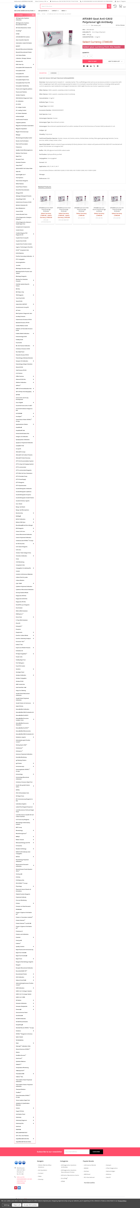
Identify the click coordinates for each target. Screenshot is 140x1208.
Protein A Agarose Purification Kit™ (24, 913)
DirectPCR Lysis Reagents (23, 604)
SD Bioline (18, 1000)
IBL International (89, 1177)
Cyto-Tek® (19, 583)
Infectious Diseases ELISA (23, 348)
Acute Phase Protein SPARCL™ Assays (24, 420)
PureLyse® (19, 940)
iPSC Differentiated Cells (22, 793)
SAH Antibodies (20, 977)
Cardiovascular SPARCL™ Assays (24, 540)
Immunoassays (20, 766)
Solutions (18, 1031)
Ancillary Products (20, 316)
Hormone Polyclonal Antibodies (24, 754)
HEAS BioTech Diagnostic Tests (24, 98)
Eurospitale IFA (20, 73)
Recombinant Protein (21, 974)
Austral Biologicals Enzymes (23, 494)
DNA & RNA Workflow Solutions (24, 10)
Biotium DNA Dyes (20, 522)
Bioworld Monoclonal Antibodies (24, 49)
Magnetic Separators (21, 128)
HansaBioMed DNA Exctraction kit (25, 712)
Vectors (18, 1108)
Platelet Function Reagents (23, 894)
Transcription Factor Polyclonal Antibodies (24, 1080)
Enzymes (18, 629)
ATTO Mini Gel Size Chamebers (24, 473)
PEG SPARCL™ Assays (22, 883)
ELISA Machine (20, 253)
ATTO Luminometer (21, 467)
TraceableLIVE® (20, 1073)
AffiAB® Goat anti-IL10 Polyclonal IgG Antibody (117, 209)
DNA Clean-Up (19, 64)
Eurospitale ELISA (20, 70)
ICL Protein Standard (21, 113)
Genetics (18, 669)
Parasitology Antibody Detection (24, 358)
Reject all (17, 1205)
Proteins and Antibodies (22, 934)
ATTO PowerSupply (21, 479)
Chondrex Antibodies (21, 556)
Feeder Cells (19, 656)
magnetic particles (21, 122)
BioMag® (18, 516)
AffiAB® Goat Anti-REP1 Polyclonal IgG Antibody (46, 209)
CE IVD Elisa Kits (20, 543)
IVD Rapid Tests (20, 796)
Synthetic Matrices (21, 1061)
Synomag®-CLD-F (21, 174)
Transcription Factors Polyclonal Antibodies (24, 1085)
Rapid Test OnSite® (21, 952)
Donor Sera (19, 617)
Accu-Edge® (19, 402)
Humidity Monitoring (21, 757)
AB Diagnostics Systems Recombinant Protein (22, 23)
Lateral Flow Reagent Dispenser (24, 807)
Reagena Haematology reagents (24, 961)
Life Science (19, 373)
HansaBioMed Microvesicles (23, 731)
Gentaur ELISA (19, 681)
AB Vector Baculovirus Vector (23, 27)
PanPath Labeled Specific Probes (22, 285)
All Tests (18, 310)
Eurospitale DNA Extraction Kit (24, 67)
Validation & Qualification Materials (23, 1104)
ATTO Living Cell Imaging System (25, 464)
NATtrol (18, 856)
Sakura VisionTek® (21, 980)
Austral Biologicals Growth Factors (25, 497)
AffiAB (17, 34)
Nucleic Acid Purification (22, 141)
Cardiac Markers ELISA (22, 325)
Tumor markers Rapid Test (23, 1100)
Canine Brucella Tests (21, 214)
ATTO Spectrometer (21, 485)
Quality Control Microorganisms (24, 150)
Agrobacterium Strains (22, 424)
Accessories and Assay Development (22, 398)
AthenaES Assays (20, 452)
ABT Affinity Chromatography (23, 391)
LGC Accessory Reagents (22, 819)
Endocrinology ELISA (21, 336)
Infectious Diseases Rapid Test (24, 782)
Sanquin (108, 1165)
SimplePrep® (19, 1024)
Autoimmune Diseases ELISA (23, 202)
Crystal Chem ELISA (21, 241)
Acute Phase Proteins (21, 186)
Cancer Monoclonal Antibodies (24, 534)
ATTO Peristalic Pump (21, 476)
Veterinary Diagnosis (21, 1120)
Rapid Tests (19, 958)
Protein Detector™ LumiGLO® (23, 923)
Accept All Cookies (30, 1205)
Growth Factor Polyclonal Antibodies (22, 699)
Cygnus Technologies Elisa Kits (24, 247)
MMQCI (18, 836)
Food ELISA (19, 342)
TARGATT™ (18, 1064)
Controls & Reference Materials (24, 574)
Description (42, 73)
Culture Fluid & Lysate (22, 577)
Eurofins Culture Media (22, 635)
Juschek (18, 265)
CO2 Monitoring (20, 562)
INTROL (18, 790)
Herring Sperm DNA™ (21, 745)
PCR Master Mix (20, 880)
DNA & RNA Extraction (22, 611)
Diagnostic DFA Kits (21, 595)
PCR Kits (18, 877)
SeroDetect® (19, 1015)
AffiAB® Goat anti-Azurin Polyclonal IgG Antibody (99, 209)
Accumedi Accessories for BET (24, 405)
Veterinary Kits (20, 1123)
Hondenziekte (89, 1183)
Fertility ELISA (19, 339)
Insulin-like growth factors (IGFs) (23, 786)
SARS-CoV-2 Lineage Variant (23, 994)
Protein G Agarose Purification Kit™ (24, 927)
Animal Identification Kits (22, 433)
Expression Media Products (23, 647)
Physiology (19, 886)
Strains (18, 1052)
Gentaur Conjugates (21, 678)
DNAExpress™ (19, 614)
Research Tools (20, 159)
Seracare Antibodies (21, 1003)
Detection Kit (19, 61)
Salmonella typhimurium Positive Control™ (24, 984)
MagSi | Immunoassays (22, 131)
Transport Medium (21, 1089)
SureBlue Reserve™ (21, 1055)
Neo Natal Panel (20, 352)
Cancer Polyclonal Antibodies (23, 537)
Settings (7, 1205)
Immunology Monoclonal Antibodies (22, 778)
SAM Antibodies (20, 988)
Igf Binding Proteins (21, 760)
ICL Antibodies (20, 101)
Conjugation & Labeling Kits (23, 568)
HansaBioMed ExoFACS (22, 715)
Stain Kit (18, 171)
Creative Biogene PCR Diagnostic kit (21, 233)
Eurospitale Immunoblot (22, 76)
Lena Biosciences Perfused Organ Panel (25, 810)
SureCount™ (19, 1058)
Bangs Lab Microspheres (22, 510)
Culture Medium (20, 580)
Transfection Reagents (22, 180)
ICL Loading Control (21, 110)
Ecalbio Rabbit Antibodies (22, 333)
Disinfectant (19, 608)
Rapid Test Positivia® (21, 955)
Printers (18, 903)
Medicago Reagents (21, 276)
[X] (94, 66)
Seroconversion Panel (21, 1012)
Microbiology (19, 830)
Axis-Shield (19, 504)
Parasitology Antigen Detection (24, 364)
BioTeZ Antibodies (20, 519)
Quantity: (85, 52)
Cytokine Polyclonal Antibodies (24, 586)
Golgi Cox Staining (21, 690)
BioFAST (18, 46)
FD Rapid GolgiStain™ (21, 653)
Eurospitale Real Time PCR (23, 82)
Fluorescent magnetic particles (24, 89)
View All (108, 1177)
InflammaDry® (20, 116)
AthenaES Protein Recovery (23, 458)
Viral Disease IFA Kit (21, 370)
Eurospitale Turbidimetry (22, 86)
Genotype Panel (20, 672)
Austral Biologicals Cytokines (23, 491)
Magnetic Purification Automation (25, 125)
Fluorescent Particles (21, 92)
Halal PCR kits (19, 706)
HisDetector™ (19, 748)
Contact (54, 10)
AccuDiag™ (19, 30)
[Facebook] (83, 66)
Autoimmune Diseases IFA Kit (24, 319)
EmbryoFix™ (19, 626)
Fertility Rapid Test (21, 660)
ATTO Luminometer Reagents (24, 470)
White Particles (20, 183)
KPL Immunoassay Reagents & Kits (24, 799)
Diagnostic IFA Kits (21, 601)
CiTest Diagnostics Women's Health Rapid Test (23, 223)
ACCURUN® (19, 413)
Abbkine (108, 1174)
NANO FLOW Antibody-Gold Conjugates (23, 852)
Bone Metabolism (20, 208)
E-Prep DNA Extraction (22, 620)
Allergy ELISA (19, 193)
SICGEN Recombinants (22, 1021)
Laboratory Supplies (21, 804)
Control (18, 571)
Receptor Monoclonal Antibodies (24, 968)
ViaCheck (18, 1126)
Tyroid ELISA (19, 301)
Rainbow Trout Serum (21, 153)
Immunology (19, 774)
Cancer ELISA (19, 211)
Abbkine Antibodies (21, 382)
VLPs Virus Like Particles (22, 1135)
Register (123, 1)
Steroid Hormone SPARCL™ (23, 1049)
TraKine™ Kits (19, 1076)
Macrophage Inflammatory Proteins (23, 823)
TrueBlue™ (18, 1092)
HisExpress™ (19, 751)
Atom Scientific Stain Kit (22, 40)
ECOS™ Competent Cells (22, 250)
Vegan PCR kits (20, 1111)
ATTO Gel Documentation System (25, 461)
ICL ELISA (18, 104)
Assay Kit (18, 448)
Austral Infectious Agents (23, 500)
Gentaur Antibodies (21, 675)
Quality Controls (20, 946)
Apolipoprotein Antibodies (23, 439)
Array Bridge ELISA (21, 199)
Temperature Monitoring (22, 1067)
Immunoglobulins (20, 262)
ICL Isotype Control (21, 107)
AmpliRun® (19, 427)
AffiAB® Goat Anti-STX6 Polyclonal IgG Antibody (81, 209)
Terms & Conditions (28, 1195)
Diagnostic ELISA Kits (21, 598)
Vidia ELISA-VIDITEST (21, 304)
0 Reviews (53, 73)
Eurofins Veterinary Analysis (23, 638)
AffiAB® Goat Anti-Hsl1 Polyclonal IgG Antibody (63, 209)
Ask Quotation (42, 10)
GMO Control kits (20, 684)
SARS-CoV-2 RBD (20, 997)
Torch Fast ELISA (20, 298)
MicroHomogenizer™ (21, 833)
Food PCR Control (20, 666)
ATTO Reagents (20, 482)
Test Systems (19, 177)
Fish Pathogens (20, 663)
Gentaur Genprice (20, 95)
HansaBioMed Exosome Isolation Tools (22, 719)
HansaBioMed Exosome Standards (22, 724)
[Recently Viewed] (115, 6)
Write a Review (120, 25)
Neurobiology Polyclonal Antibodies (22, 860)
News (63, 10)
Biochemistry (19, 513)
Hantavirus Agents (21, 737)
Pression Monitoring (21, 900)
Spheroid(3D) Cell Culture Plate (24, 168)
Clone (17, 559)
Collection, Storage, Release (23, 58)
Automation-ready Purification (24, 43)
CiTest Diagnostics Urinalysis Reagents (23, 218)
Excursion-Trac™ (20, 641)
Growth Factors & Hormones (23, 703)
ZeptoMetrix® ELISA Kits (22, 1138)
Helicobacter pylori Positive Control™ (23, 741)
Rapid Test (18, 156)
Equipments (19, 632)
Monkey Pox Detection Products (22, 280)
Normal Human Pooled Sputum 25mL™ (24, 870)
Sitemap (40, 1179)
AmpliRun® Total (20, 430)
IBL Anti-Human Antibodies (23, 345)
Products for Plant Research (23, 906)
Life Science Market (90, 1165)
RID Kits (18, 289)
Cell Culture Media (21, 55)
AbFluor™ (18, 385)
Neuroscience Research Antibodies (22, 865)
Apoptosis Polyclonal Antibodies (24, 442)
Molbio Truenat (20, 839)
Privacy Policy (111, 1195)
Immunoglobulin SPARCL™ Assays (23, 770)
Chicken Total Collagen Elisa (23, 552)
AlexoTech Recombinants (22, 190)
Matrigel (18, 134)
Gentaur (86, 1171)
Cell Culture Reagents (21, 546)
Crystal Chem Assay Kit (22, 238)
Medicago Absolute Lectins (23, 268)
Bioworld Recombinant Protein (24, 52)
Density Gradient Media (22, 592)
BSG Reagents (20, 528)
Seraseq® (18, 1009)
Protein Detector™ (20, 920)
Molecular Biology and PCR (23, 842)
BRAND (86, 1168)
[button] (114, 61)
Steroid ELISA (19, 367)
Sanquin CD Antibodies (22, 361)
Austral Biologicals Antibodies (24, 488)
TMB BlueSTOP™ (20, 1070)
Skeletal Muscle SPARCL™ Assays (25, 1027)
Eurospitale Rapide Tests (22, 79)
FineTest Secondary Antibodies (24, 256)
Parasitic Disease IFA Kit (22, 355)
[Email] (87, 66)
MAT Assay (19, 827)
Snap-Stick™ (19, 165)
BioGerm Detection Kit (21, 205)
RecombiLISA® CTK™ (21, 971)
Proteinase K (19, 931)
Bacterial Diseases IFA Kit (22, 322)
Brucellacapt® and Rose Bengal (24, 525)
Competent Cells (20, 565)
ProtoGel (18, 937)
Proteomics (19, 147)
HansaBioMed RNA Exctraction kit (25, 734)
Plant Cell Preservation (22, 144)
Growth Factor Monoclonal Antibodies (23, 694)
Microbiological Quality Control (24, 138)
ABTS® (18, 394)
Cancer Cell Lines (20, 531)
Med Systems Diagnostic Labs (24, 313)
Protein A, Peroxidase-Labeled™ (24, 917)
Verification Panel (20, 1114)
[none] (59, 38)
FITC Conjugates (20, 259)
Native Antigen (110, 1171)
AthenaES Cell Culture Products (24, 455)
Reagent (18, 965)
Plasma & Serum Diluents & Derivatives (23, 890)
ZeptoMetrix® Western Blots (23, 1141)
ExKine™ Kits (19, 644)
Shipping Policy (56, 1195)
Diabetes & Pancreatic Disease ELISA (24, 329)
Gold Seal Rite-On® (21, 687)
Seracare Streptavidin (21, 1006)
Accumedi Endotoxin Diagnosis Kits (24, 409)
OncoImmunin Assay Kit (22, 307)
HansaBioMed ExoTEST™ (22, 728)
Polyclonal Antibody (21, 897)
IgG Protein (19, 763)
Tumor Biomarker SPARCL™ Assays (23, 1096)
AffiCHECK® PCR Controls (23, 37)
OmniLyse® (19, 874)
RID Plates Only (20, 292)
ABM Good (87, 1174)
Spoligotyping (19, 1040)
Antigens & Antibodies (22, 436)
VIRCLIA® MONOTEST (21, 1132)
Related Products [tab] (44, 187)
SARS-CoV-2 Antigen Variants (24, 991)
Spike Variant (19, 1037)
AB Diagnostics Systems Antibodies (22, 19)
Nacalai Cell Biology (21, 848)
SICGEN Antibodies (21, 1018)
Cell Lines (18, 549)
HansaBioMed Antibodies (22, 709)
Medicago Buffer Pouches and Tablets (24, 272)
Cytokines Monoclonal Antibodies (25, 589)
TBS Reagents (19, 295)
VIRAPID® (18, 1129)
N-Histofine (19, 845)
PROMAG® (19, 909)
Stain (17, 1043)
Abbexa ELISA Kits (21, 379)
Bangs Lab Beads (20, 507)
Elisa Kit (18, 623)
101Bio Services (20, 376)
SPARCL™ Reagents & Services (24, 1034)
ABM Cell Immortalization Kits (24, 388)
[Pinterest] (97, 66)
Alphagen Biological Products (23, 196)
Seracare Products (21, 162)
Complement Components (23, 227)
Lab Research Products (22, 119)
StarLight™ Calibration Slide (23, 1046)
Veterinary (18, 1117)
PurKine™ (18, 943)
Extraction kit (19, 650)
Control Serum (20, 230)
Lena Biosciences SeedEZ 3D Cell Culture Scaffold (25, 815)
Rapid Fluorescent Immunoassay (24, 949)
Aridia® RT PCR (20, 445)
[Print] (90, 66)
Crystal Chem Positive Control (24, 244)
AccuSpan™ (19, 416)
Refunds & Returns (84, 1195)
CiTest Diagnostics (112, 1168)
